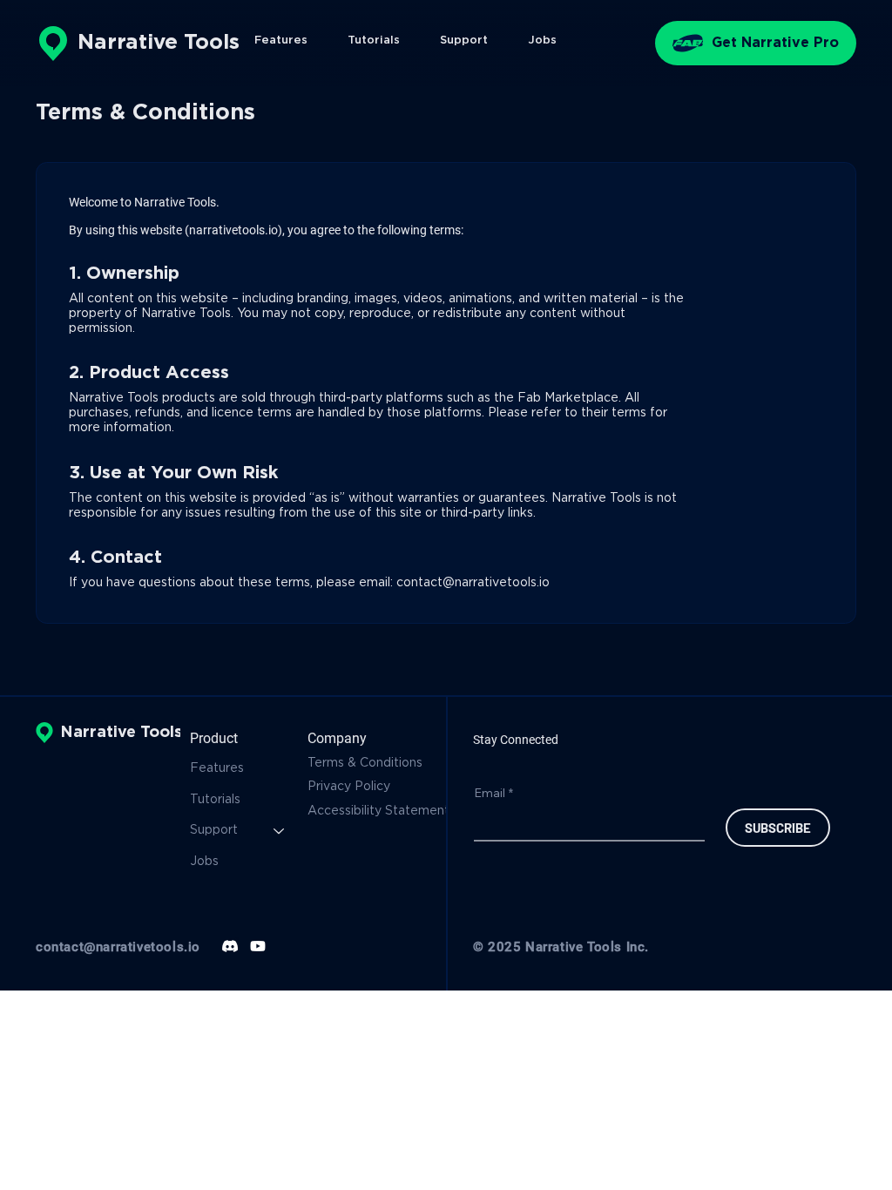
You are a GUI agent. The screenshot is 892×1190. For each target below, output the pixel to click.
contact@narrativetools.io (473, 583)
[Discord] (230, 946)
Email (493, 793)
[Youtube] (258, 946)
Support (214, 830)
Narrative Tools (159, 42)
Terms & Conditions (366, 763)
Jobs (204, 861)
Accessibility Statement (378, 811)
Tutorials (215, 800)
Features (217, 768)
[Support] (279, 831)
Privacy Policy (350, 787)
